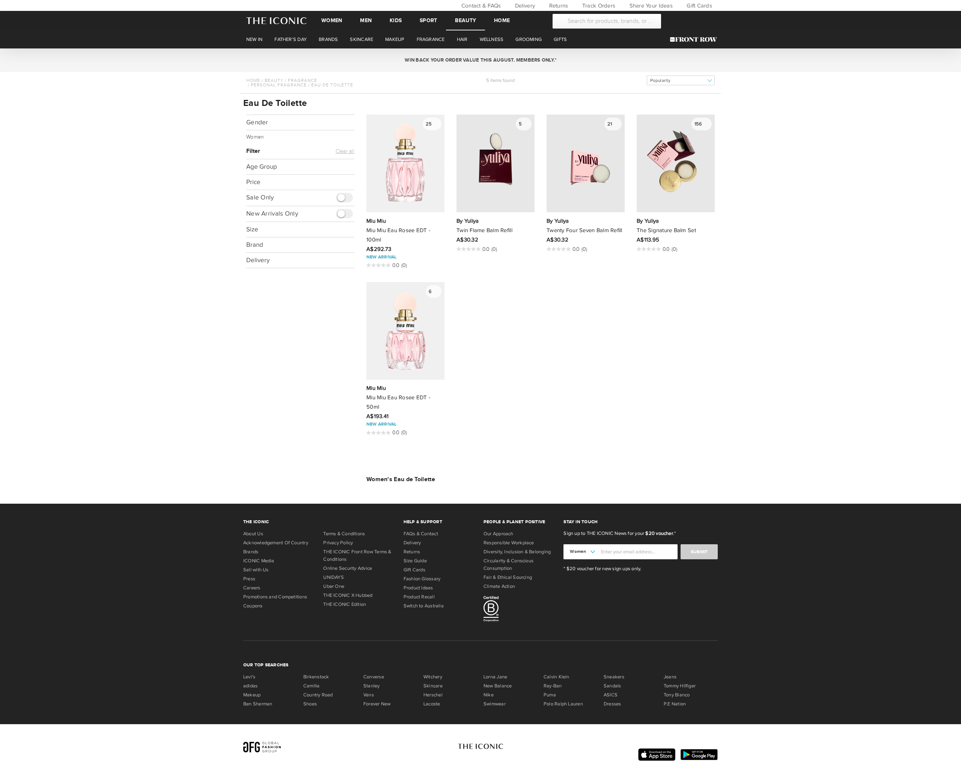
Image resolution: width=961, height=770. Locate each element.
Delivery (524, 6)
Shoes (310, 704)
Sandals (612, 685)
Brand (254, 244)
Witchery (432, 676)
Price (253, 182)
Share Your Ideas (650, 6)
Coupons (253, 605)
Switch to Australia (424, 605)
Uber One (333, 586)
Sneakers (614, 676)
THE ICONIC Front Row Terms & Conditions (357, 555)
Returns (557, 6)
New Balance (498, 685)
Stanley (371, 685)
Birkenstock (316, 676)
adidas (250, 685)
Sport (428, 20)
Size (252, 229)
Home (502, 20)
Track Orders (598, 6)
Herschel (433, 695)
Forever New (376, 704)
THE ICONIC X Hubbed (347, 595)
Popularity (660, 80)
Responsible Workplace (509, 542)
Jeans (670, 676)
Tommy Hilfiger (680, 685)
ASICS (611, 695)
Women (331, 20)
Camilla (311, 685)
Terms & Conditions (344, 533)
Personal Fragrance (279, 85)
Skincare (433, 685)
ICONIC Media (258, 560)
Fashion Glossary (422, 578)
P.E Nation (675, 704)
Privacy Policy (338, 542)
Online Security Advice (347, 568)
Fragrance (302, 80)
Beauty (465, 20)
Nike (489, 695)
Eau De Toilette (332, 85)
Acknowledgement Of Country (275, 542)
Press (249, 578)
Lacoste (431, 704)
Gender (257, 122)
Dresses (612, 704)
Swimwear (495, 704)
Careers (252, 587)
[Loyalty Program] (695, 39)
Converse (373, 676)
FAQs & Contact (421, 533)
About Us (253, 533)
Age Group (261, 166)
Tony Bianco (677, 695)
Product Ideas (418, 587)
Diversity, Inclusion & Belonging (517, 551)
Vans (368, 695)
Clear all (345, 151)
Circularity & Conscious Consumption (508, 564)
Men (366, 20)
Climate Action (499, 586)
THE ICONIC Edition (344, 604)
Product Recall (419, 596)
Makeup (252, 695)
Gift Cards (698, 6)
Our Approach (499, 533)
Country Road (318, 695)
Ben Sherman (257, 704)
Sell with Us (256, 569)
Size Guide (415, 560)
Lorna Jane (495, 676)
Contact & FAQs (480, 6)
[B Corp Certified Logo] (520, 610)
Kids (396, 20)
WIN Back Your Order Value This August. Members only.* (480, 60)
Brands (250, 551)
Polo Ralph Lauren (563, 704)
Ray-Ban (553, 685)
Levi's (249, 676)
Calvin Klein (556, 676)
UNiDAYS (333, 577)
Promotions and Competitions (275, 596)
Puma (550, 695)
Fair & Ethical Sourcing (508, 577)
